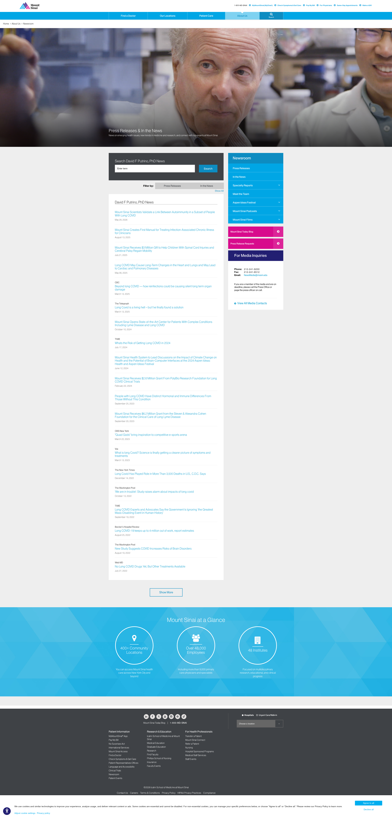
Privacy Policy (168, 792)
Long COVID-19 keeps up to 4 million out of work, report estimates (154, 530)
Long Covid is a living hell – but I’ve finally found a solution (149, 307)
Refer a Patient (192, 743)
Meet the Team (241, 193)
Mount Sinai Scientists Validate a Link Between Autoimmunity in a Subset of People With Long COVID (165, 213)
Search (208, 168)
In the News (239, 176)
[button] (271, 16)
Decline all (369, 809)
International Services (119, 747)
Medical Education (156, 743)
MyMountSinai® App (118, 736)
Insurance (151, 762)
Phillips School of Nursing (159, 758)
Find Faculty (152, 754)
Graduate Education (156, 746)
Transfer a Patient (193, 736)
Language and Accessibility (121, 766)
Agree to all (368, 803)
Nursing (189, 747)
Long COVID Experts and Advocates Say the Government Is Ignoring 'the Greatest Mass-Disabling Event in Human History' (164, 511)
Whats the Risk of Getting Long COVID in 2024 (142, 343)
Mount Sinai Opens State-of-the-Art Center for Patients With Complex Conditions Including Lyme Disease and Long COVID (163, 323)
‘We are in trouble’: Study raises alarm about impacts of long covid (154, 491)
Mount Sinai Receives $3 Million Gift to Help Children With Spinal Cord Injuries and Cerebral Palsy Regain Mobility (164, 249)
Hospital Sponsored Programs (199, 751)
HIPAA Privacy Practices (189, 792)
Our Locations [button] (167, 15)
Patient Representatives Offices (123, 763)
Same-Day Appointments (347, 5)
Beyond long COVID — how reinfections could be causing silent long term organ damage (163, 288)
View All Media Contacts (252, 303)
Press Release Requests (242, 243)
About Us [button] (242, 15)
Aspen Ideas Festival (244, 202)
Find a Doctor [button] (128, 15)
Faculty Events (154, 766)
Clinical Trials (115, 770)
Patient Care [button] (206, 15)
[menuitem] (255, 168)
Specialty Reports (243, 185)
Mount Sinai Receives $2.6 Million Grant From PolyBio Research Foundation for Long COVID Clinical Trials (166, 380)
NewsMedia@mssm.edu (255, 275)
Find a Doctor (115, 755)
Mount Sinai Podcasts (245, 211)
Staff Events (190, 759)
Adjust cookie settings (24, 813)
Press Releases (241, 168)
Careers (134, 792)
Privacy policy (43, 813)
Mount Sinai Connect (195, 740)
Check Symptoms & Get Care (289, 5)
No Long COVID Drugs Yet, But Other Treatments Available (150, 566)
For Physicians (326, 5)
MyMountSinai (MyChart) (262, 5)
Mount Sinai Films (243, 219)
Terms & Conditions (150, 792)
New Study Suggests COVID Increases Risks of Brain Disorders (153, 548)
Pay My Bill (310, 5)
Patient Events (115, 778)
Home (6, 23)
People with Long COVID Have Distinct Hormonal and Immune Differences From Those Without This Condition (163, 397)
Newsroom (28, 23)
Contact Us (122, 792)
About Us (16, 23)
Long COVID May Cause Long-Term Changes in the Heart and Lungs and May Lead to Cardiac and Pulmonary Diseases (165, 267)
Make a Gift (367, 5)
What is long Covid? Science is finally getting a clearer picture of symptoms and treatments (163, 454)
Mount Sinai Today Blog (241, 231)
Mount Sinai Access (118, 751)
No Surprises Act (117, 743)
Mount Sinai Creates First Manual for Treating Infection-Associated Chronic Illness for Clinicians (164, 231)
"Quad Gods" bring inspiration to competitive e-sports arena (151, 435)
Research (151, 750)
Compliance (209, 792)
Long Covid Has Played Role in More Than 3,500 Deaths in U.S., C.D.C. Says (160, 474)
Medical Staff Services (195, 755)
